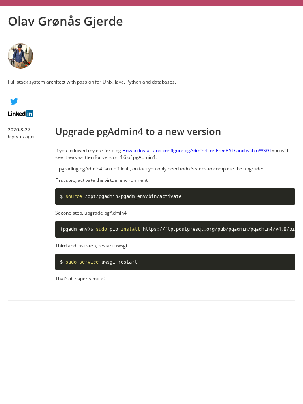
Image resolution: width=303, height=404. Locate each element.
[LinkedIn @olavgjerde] (151, 113)
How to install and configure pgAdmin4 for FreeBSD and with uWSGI (196, 150)
